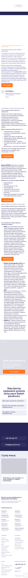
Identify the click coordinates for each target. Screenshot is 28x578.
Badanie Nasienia (18, 545)
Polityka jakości (4, 549)
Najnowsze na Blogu (4, 539)
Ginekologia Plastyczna (19, 547)
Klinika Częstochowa (18, 515)
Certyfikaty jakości (4, 547)
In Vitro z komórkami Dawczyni (6, 565)
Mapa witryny (3, 556)
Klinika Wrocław (18, 523)
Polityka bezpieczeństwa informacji (5, 553)
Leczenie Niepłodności (19, 542)
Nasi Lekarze (3, 537)
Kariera (2, 544)
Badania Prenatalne (18, 543)
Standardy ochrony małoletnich (6, 555)
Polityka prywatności (4, 550)
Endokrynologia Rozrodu (5, 571)
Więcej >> (7, 97)
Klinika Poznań (17, 519)
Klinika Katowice (4, 510)
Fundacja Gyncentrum (5, 541)
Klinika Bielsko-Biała (4, 515)
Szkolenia (3, 542)
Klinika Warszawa (4, 523)
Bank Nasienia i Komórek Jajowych (5, 568)
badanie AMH (18, 72)
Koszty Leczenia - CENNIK (19, 548)
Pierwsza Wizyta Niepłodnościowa (18, 538)
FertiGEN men (3, 573)
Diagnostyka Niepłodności (19, 540)
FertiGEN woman (4, 574)
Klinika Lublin (3, 519)
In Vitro (2, 563)
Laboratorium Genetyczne (19, 528)
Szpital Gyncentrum (4, 528)
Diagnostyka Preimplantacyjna (6, 569)
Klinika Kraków (17, 510)
